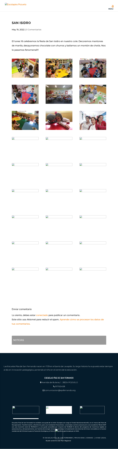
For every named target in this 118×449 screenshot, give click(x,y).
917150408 (60, 386)
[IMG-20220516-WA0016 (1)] (59, 198)
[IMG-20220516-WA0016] (25, 146)
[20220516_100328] (59, 94)
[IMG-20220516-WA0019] (25, 94)
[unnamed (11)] (25, 68)
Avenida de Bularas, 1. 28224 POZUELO (60, 382)
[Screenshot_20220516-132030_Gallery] (92, 146)
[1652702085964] (25, 224)
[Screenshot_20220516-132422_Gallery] (25, 198)
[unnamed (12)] (25, 120)
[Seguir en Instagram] (6, 397)
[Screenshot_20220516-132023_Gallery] (25, 172)
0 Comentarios (33, 29)
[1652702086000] (59, 224)
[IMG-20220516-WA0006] (59, 146)
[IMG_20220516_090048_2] (59, 251)
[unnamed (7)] (92, 224)
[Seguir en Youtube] (15, 397)
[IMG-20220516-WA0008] (92, 120)
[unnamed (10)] (59, 120)
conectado (42, 315)
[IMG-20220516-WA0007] (25, 277)
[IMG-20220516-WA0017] (92, 68)
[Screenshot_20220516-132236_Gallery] (92, 172)
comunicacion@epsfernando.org (60, 390)
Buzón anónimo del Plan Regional (58, 441)
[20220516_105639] (59, 68)
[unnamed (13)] (59, 172)
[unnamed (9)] (59, 277)
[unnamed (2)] (92, 198)
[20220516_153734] (25, 251)
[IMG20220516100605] (92, 251)
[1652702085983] (92, 94)
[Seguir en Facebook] (10, 397)
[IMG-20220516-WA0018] (92, 277)
